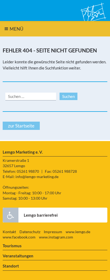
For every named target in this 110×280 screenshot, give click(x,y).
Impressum (53, 232)
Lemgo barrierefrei (41, 215)
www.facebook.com (19, 237)
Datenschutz (29, 232)
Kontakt (9, 232)
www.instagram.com (56, 237)
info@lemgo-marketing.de (36, 177)
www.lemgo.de (78, 232)
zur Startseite (21, 126)
